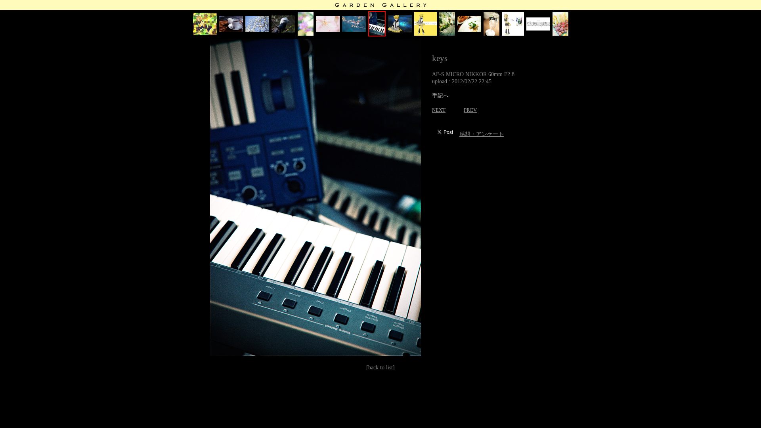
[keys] (377, 35)
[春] (306, 34)
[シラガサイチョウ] (283, 31)
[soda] (491, 34)
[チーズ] (469, 30)
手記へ (440, 96)
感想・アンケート (481, 134)
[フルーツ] (560, 34)
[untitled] (538, 29)
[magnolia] (257, 30)
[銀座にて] (231, 30)
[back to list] (380, 368)
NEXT (439, 110)
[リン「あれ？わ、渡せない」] (513, 34)
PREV (470, 110)
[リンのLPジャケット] (205, 33)
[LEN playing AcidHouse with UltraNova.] (400, 31)
